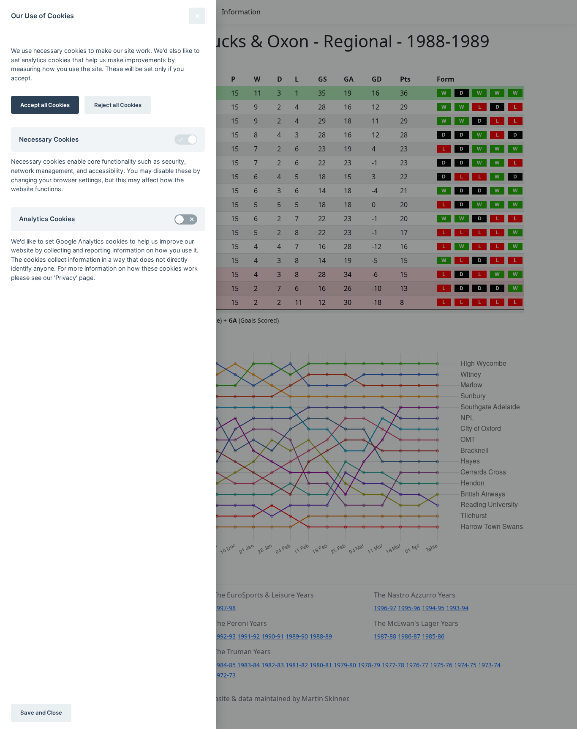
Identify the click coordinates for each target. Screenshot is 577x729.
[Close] (197, 16)
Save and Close (41, 712)
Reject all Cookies (118, 104)
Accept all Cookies (45, 104)
